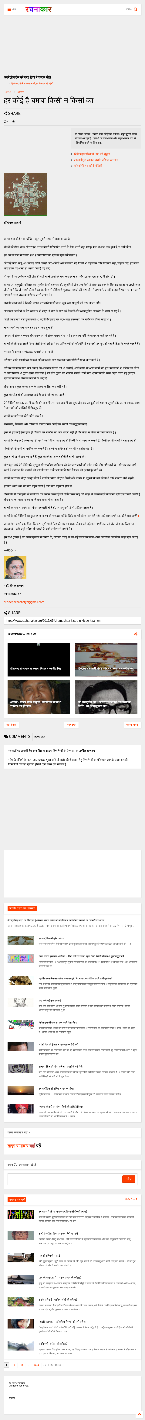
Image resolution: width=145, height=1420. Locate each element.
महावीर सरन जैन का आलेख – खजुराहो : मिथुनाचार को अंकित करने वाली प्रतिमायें (75, 978)
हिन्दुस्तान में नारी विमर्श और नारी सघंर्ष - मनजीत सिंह (106, 668)
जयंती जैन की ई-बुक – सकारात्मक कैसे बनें (58, 1044)
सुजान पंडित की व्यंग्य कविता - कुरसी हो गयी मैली (61, 1066)
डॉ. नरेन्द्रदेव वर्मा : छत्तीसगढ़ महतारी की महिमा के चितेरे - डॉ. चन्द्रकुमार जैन (104, 704)
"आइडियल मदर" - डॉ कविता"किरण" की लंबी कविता (62, 1321)
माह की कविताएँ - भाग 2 (49, 1255)
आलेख (21, 92)
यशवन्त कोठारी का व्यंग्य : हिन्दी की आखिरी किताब (61, 1106)
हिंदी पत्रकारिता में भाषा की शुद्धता (92, 154)
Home (7, 92)
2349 (36, 1365)
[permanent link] (13, 122)
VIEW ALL (130, 1199)
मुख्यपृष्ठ (71, 725)
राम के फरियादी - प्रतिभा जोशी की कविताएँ (58, 1299)
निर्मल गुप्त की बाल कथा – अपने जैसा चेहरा (58, 1022)
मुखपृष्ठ (12, 1398)
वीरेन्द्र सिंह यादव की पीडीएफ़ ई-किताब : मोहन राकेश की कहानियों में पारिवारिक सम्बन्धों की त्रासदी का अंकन (56, 920)
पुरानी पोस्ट (132, 725)
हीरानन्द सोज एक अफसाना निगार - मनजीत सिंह (36, 668)
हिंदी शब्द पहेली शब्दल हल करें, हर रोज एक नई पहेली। (33, 83)
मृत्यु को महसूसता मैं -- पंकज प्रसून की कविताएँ (60, 1277)
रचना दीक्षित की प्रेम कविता (51, 938)
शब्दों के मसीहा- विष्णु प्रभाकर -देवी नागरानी (58, 1233)
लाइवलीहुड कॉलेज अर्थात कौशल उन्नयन (96, 160)
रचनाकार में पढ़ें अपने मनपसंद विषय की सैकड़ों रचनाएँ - (63, 1211)
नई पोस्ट (11, 725)
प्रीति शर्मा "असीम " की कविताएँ (53, 1343)
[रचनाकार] (38, 10)
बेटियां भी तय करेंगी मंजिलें (88, 166)
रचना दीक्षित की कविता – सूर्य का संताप (56, 1088)
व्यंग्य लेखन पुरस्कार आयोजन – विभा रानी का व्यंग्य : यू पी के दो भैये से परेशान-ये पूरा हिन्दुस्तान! (81, 956)
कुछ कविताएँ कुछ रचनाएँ (50, 1000)
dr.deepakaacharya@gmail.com (24, 602)
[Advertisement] (72, 43)
